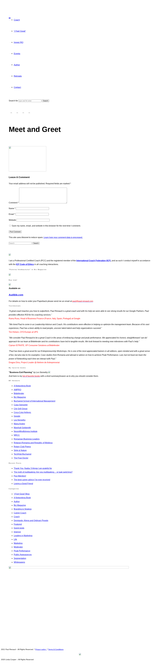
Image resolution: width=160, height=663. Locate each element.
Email (12, 214)
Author (17, 65)
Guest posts (19, 528)
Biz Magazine (20, 397)
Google (17, 416)
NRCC (17, 435)
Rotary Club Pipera (22, 447)
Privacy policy (41, 649)
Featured (18, 524)
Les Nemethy (20, 420)
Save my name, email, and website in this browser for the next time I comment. (46, 226)
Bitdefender (19, 393)
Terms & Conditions (56, 649)
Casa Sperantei (21, 405)
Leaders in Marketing (23, 536)
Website (12, 220)
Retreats (18, 76)
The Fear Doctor (21, 458)
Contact (17, 87)
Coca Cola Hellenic (22, 412)
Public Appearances (23, 555)
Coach (17, 20)
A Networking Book (22, 386)
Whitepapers (19, 562)
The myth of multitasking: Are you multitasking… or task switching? (43, 472)
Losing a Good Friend (23, 483)
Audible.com (16, 294)
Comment (14, 203)
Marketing (18, 543)
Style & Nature (20, 450)
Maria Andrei (19, 424)
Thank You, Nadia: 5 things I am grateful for (33, 468)
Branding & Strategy (23, 509)
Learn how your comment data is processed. (63, 237)
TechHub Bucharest (22, 454)
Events (17, 53)
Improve (17, 532)
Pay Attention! (20, 476)
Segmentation (20, 558)
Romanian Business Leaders (27, 439)
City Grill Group (20, 409)
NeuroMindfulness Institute (25, 431)
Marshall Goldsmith (22, 428)
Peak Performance (22, 551)
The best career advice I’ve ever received (32, 480)
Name (12, 208)
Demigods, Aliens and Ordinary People (31, 520)
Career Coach (20, 513)
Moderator (18, 547)
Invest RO (18, 42)
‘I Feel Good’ (20, 31)
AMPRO (17, 390)
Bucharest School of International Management (34, 401)
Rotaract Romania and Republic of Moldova (33, 443)
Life (15, 539)
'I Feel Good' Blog (22, 494)
